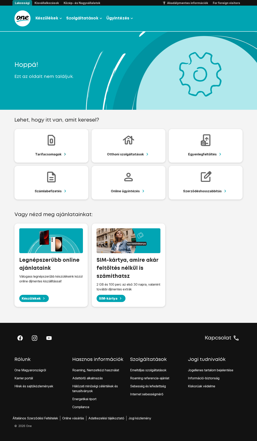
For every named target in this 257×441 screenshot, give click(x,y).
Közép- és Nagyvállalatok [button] (82, 3)
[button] (20, 338)
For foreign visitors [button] (226, 3)
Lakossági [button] (22, 3)
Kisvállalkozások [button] (47, 3)
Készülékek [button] (46, 18)
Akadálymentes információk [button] (187, 3)
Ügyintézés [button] (117, 18)
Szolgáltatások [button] (82, 18)
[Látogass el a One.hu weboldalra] (22, 18)
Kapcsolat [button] (218, 338)
